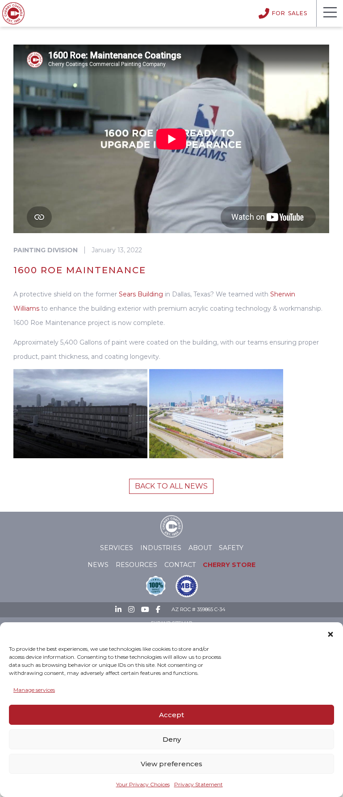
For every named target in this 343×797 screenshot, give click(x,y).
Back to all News (171, 486)
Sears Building (141, 294)
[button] (330, 632)
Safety (231, 548)
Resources (136, 565)
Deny (172, 739)
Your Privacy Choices (143, 784)
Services (116, 548)
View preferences (171, 764)
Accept (171, 715)
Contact (180, 565)
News (98, 565)
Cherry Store (229, 565)
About (200, 548)
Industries (160, 548)
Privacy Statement (198, 784)
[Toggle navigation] (329, 13)
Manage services (34, 689)
